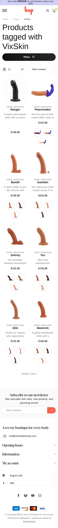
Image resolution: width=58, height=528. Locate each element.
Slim (15, 328)
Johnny (15, 255)
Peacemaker (43, 109)
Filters (27, 57)
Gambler (42, 182)
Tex (42, 255)
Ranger (15, 109)
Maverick (43, 328)
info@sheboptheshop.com (22, 436)
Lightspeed (25, 518)
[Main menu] (4, 10)
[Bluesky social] (25, 495)
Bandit (15, 182)
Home (5, 19)
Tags (16, 19)
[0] (54, 11)
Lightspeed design (40, 518)
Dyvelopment (29, 521)
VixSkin (27, 19)
